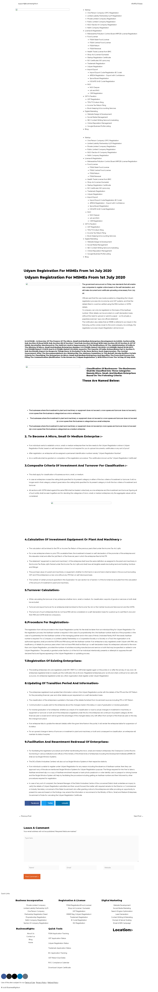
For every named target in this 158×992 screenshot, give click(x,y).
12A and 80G (94, 90)
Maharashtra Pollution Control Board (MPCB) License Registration (112, 34)
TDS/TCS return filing (95, 102)
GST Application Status (57, 938)
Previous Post (25, 816)
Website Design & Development (99, 114)
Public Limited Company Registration (101, 22)
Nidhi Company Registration (98, 28)
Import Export (92, 69)
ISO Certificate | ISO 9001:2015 (98, 60)
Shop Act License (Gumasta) (98, 55)
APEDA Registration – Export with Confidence (107, 75)
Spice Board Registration (99, 78)
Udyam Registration (94, 66)
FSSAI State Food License (99, 40)
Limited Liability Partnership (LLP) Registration (104, 16)
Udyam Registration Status (58, 943)
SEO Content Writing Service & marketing (103, 120)
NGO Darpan (95, 87)
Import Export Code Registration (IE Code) (106, 72)
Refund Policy (53, 983)
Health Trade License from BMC (99, 52)
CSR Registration (96, 93)
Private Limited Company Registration (101, 19)
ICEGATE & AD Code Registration (102, 81)
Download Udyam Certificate (59, 968)
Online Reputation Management (99, 123)
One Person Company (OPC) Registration (103, 13)
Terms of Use (30, 983)
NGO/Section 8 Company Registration (102, 25)
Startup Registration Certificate (99, 57)
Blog (87, 129)
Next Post (138, 816)
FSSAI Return (94, 46)
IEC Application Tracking (57, 953)
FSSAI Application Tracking (58, 933)
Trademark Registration (96, 63)
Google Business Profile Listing (99, 126)
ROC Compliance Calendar (58, 963)
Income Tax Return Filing (96, 105)
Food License (92, 37)
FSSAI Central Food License (100, 43)
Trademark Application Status (59, 948)
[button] (111, 134)
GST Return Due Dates (56, 958)
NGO (89, 84)
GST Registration (93, 99)
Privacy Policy (41, 983)
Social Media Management (97, 117)
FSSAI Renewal (95, 49)
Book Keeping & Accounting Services (101, 108)
